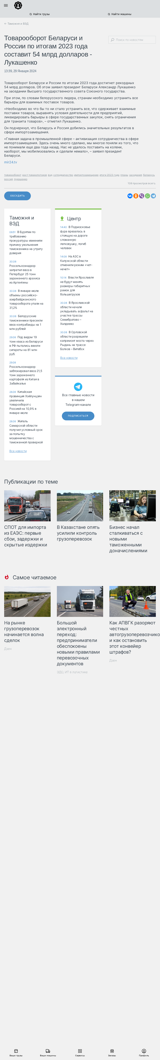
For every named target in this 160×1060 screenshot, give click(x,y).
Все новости (18, 451)
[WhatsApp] (147, 195)
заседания (135, 174)
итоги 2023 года (109, 174)
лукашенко (20, 179)
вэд (50, 174)
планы (124, 174)
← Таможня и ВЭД (16, 23)
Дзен (8, 649)
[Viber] (141, 195)
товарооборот (12, 174)
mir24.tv (10, 162)
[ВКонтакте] (130, 195)
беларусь (149, 174)
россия (8, 179)
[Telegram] (153, 195)
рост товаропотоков (34, 174)
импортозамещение (86, 174)
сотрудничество (63, 174)
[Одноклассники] (135, 195)
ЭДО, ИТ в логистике (72, 672)
